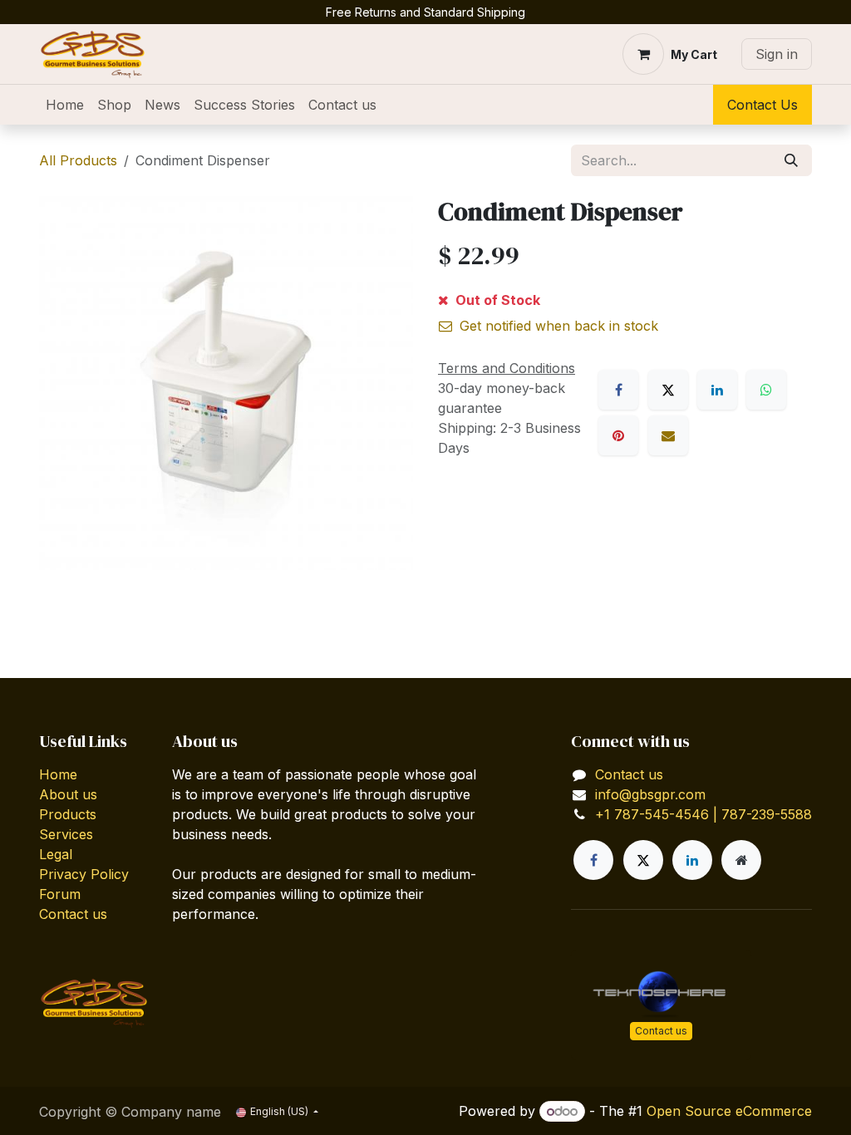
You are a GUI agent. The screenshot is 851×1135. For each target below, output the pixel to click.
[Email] (668, 435)
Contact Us (762, 104)
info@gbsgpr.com (650, 794)
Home (58, 774)
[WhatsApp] (766, 390)
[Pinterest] (618, 435)
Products (67, 814)
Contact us (73, 914)
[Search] (791, 160)
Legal (55, 854)
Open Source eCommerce (729, 1111)
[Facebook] (618, 390)
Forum (60, 894)
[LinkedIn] (717, 390)
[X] (668, 390)
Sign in (776, 54)
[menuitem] (65, 104)
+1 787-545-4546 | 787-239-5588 (703, 814)
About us (68, 794)
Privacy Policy (84, 874)
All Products (78, 160)
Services (66, 834)
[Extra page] (741, 860)
